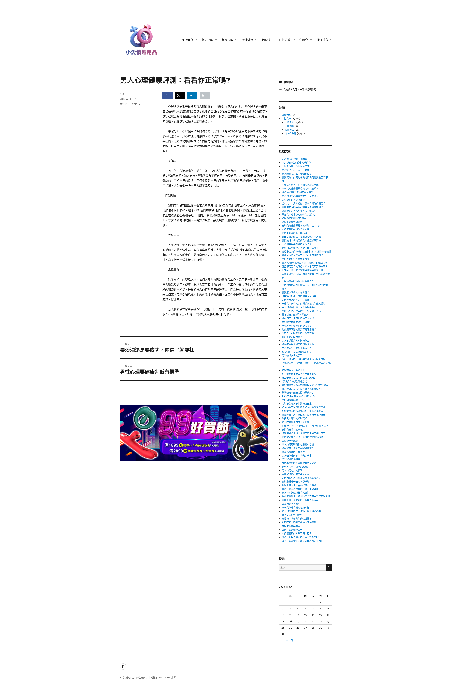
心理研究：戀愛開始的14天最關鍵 (299, 522)
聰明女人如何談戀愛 (292, 514)
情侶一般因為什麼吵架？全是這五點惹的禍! (304, 359)
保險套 (303, 40)
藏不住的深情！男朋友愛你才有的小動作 (302, 540)
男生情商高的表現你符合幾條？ (298, 281)
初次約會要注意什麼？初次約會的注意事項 (303, 407)
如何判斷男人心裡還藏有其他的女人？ (301, 477)
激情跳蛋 (247, 40)
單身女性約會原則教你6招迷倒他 (299, 214)
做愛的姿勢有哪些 (291, 503)
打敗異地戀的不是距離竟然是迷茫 (299, 462)
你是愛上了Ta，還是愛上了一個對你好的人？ (305, 425)
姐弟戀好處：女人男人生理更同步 (299, 373)
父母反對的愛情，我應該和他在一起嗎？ (302, 236)
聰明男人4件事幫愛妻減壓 (295, 466)
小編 (122, 94)
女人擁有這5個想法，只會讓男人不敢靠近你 (304, 262)
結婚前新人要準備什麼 (293, 370)
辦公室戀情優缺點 (291, 459)
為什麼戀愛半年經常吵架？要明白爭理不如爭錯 (306, 496)
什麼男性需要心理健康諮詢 (295, 166)
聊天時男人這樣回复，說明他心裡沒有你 (302, 388)
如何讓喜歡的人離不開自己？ (297, 533)
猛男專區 (207, 40)
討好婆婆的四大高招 (292, 336)
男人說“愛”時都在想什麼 (295, 158)
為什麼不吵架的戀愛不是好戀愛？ (299, 329)
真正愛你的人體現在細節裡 (295, 507)
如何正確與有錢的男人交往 (295, 229)
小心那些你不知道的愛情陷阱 (297, 244)
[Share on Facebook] (167, 95)
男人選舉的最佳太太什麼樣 (295, 169)
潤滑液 (266, 40)
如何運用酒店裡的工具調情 (295, 299)
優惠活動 (286, 114)
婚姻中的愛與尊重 (291, 526)
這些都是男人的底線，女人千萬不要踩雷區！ (305, 266)
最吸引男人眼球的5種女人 (295, 314)
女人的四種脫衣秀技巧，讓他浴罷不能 (301, 511)
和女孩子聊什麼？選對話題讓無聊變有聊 (302, 270)
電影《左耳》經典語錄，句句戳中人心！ (302, 310)
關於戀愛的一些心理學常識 (295, 481)
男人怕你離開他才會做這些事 (297, 455)
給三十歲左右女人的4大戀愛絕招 (298, 377)
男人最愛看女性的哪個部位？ (297, 173)
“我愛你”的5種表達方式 (294, 381)
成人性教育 (290, 133)
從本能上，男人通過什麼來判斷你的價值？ (303, 203)
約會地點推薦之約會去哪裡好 (297, 322)
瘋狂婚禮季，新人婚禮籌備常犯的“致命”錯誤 (305, 385)
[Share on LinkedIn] (192, 95)
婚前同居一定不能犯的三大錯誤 (298, 318)
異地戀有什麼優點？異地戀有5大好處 (301, 225)
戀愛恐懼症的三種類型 (293, 451)
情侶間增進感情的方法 (293, 399)
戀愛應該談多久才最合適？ (295, 292)
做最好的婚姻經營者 (292, 529)
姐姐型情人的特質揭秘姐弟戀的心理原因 (302, 411)
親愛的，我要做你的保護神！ (297, 518)
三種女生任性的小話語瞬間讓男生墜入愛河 (303, 303)
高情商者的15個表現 (292, 429)
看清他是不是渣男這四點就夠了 (298, 392)
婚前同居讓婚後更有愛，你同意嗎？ (300, 247)
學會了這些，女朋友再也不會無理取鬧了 (302, 255)
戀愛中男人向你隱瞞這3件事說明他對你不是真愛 (306, 251)
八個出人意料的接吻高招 (294, 418)
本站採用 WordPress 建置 (162, 677)
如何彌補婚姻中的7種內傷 (295, 218)
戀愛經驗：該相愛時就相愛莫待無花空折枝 (303, 414)
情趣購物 (187, 40)
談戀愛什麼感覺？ (291, 440)
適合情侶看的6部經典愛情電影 (297, 192)
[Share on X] (180, 95)
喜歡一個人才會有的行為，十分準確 (300, 488)
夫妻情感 (289, 126)
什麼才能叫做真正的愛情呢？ (297, 325)
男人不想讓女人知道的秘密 (295, 340)
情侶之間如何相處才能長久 (295, 258)
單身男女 (136, 103)
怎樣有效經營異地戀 (292, 221)
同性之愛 (285, 40)
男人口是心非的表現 (292, 470)
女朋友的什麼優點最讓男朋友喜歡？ (300, 188)
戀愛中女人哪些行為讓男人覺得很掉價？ (302, 207)
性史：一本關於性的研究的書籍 (298, 333)
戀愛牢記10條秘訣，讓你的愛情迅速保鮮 (302, 437)
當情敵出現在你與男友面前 (295, 474)
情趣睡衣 (322, 40)
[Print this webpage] (205, 95)
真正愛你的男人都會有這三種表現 (299, 210)
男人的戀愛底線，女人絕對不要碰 (299, 307)
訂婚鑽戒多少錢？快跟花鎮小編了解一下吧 (303, 433)
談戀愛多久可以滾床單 (293, 199)
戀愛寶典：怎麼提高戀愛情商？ (298, 448)
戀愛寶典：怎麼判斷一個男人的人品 (300, 500)
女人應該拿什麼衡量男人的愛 (297, 348)
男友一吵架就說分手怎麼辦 (295, 492)
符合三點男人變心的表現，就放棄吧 (300, 537)
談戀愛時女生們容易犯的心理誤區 (299, 485)
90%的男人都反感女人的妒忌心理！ (300, 396)
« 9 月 (289, 640)
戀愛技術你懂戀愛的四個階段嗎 (298, 344)
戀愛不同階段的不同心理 (294, 233)
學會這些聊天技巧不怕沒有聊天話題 (300, 184)
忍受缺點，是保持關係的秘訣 (297, 351)
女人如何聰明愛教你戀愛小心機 (298, 444)
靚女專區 (227, 40)
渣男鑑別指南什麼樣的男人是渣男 (299, 296)
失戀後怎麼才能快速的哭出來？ (298, 403)
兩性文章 (124, 103)
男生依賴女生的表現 (292, 355)
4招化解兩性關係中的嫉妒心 (296, 162)
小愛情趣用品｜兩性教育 (132, 677)
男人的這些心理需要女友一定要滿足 (300, 195)
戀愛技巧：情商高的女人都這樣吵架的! (302, 240)
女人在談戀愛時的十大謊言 (295, 422)
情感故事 (289, 129)
